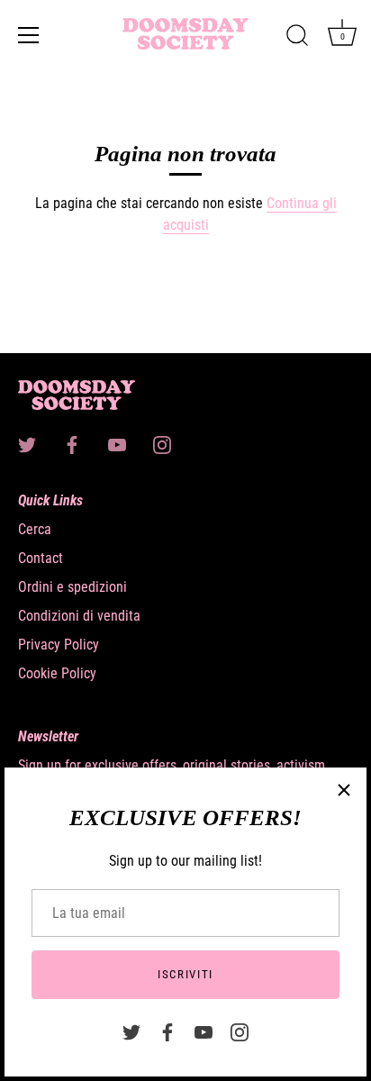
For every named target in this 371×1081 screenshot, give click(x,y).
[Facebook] (167, 1031)
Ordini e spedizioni (72, 586)
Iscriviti (185, 974)
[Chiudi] (344, 790)
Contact (40, 558)
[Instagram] (240, 1031)
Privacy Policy (58, 644)
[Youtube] (204, 1031)
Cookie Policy (57, 673)
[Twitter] (131, 1031)
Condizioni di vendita (79, 615)
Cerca (34, 529)
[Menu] (29, 35)
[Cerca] (297, 38)
